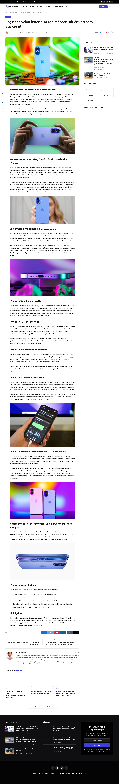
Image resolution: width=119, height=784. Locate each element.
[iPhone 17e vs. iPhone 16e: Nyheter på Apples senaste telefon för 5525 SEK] (67, 680)
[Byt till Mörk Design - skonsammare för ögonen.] (110, 6)
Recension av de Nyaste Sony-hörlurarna (102, 74)
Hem (6, 12)
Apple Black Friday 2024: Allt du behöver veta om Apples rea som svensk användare (103, 49)
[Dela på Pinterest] (106, 32)
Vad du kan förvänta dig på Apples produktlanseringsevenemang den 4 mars (15, 694)
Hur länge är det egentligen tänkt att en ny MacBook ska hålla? (63, 748)
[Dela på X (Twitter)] (103, 32)
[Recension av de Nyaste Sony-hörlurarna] (88, 75)
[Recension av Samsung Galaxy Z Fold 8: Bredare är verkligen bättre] (47, 740)
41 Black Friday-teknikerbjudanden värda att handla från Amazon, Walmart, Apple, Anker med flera (103, 61)
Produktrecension (39, 2)
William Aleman (15, 32)
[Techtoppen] (11, 7)
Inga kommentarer (39, 32)
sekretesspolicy (102, 751)
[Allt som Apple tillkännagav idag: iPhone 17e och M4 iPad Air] (42, 680)
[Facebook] (2, 93)
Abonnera (103, 6)
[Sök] (113, 7)
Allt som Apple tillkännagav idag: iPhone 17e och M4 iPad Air (42, 692)
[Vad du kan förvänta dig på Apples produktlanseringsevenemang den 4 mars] (17, 680)
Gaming (25, 2)
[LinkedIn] (2, 102)
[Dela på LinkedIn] (108, 32)
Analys (19, 2)
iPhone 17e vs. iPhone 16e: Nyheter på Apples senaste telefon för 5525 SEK (65, 693)
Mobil (30, 2)
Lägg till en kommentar (42, 706)
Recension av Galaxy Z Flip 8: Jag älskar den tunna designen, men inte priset (64, 728)
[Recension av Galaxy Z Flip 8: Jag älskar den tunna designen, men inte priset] (47, 729)
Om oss (7, 2)
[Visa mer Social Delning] (112, 32)
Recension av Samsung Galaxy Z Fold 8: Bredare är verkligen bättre (64, 738)
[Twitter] (2, 98)
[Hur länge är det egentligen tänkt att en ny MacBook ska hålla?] (47, 749)
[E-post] (2, 111)
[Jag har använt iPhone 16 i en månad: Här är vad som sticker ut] (42, 61)
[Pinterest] (2, 107)
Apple (13, 2)
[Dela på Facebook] (100, 32)
